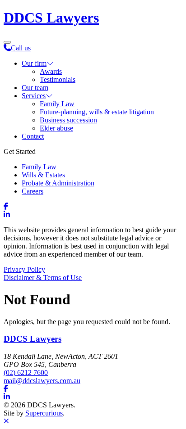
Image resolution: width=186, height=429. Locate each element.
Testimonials (57, 79)
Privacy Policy (24, 269)
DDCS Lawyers (51, 17)
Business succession (68, 120)
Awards (51, 71)
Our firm (34, 63)
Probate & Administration (58, 183)
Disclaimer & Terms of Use (43, 277)
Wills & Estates (43, 175)
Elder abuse (56, 128)
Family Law (57, 104)
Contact (33, 136)
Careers (32, 191)
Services (34, 95)
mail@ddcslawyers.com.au (42, 380)
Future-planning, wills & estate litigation (97, 112)
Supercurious (44, 413)
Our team (35, 87)
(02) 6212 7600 (26, 372)
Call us (21, 48)
